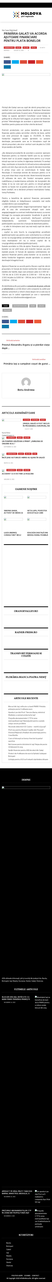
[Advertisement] (26, 573)
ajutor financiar (20, 306)
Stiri (34, 454)
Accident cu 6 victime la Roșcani (18, 473)
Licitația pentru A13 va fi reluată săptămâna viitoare (28, 759)
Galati (18, 48)
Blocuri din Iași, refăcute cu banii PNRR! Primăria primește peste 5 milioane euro (16, 999)
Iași (7, 1253)
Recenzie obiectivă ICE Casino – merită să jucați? (27, 727)
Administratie (9, 48)
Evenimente (11, 437)
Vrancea (9, 1265)
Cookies (27, 1275)
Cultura (26, 420)
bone (33, 306)
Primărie (7, 310)
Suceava (9, 1259)
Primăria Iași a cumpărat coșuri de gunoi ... (27, 363)
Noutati (26, 48)
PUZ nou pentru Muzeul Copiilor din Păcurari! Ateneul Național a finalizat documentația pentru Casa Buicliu (27, 732)
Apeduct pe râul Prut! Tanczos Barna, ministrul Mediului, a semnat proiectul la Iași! (17, 1193)
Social (34, 48)
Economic (35, 420)
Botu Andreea (26, 389)
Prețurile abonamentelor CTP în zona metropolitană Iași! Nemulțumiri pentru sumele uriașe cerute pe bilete (26, 721)
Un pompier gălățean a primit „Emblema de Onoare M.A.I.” (22, 442)
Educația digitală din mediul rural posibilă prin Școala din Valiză (37, 536)
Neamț (8, 1256)
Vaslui (8, 1262)
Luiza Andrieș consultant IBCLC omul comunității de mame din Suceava (14, 536)
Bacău (8, 1243)
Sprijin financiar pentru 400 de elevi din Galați (25, 750)
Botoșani (9, 1246)
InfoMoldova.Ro (10, 286)
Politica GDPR (17, 1275)
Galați (41, 306)
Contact (35, 1275)
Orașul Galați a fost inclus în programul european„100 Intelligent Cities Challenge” (36, 426)
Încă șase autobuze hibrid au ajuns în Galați (23, 457)
